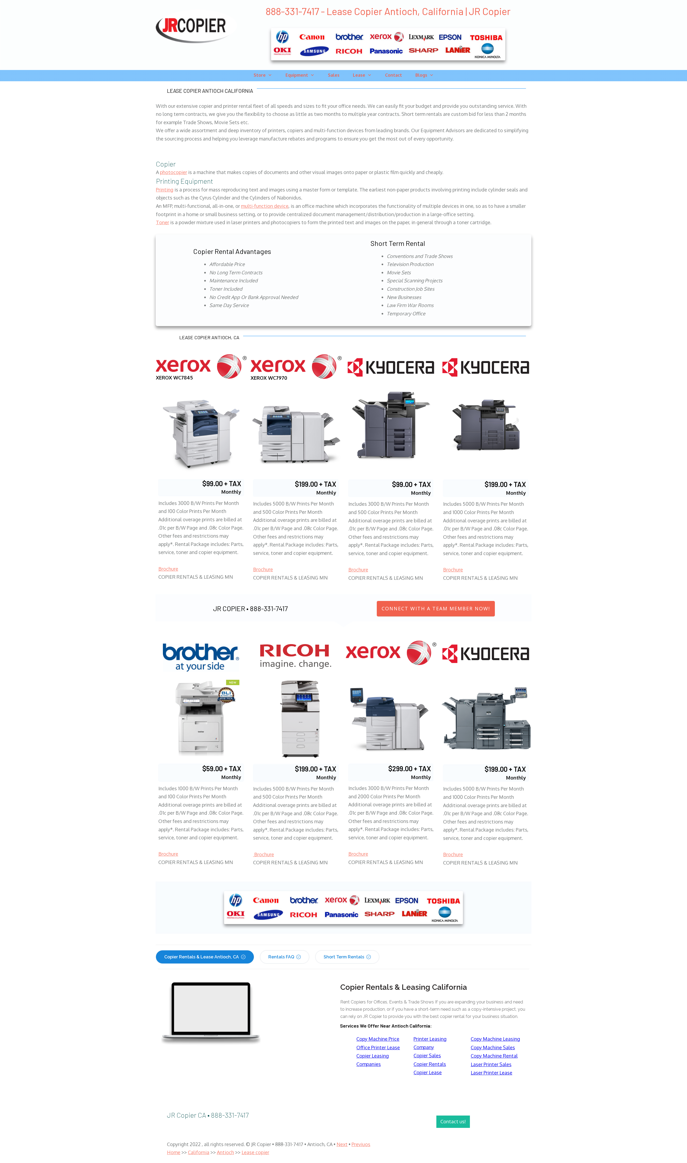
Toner (162, 222)
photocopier (173, 172)
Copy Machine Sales (493, 1047)
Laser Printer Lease (491, 1073)
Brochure (168, 569)
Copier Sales (427, 1055)
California (198, 1152)
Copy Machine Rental (494, 1056)
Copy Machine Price (377, 1039)
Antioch (225, 1152)
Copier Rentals (430, 1064)
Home (173, 1152)
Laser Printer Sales (491, 1064)
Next (342, 1144)
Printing (164, 190)
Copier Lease (428, 1072)
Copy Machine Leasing (495, 1039)
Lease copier (255, 1152)
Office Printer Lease (378, 1047)
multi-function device (264, 206)
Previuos (361, 1144)
